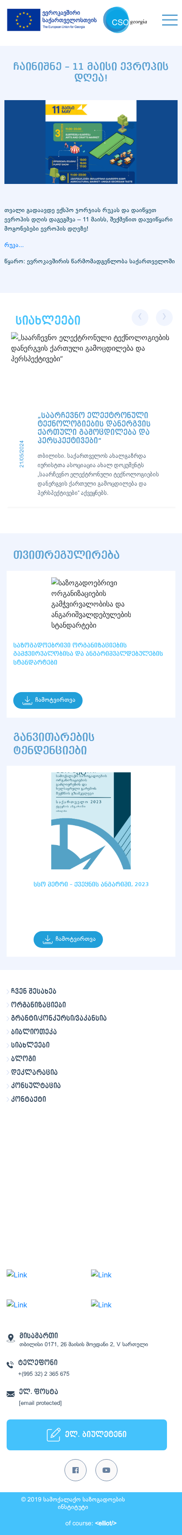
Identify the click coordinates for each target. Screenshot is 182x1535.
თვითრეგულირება (66, 555)
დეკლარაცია (34, 1073)
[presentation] (140, 318)
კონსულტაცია (36, 1086)
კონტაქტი (28, 1100)
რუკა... (15, 245)
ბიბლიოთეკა (34, 1032)
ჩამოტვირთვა (55, 700)
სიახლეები (30, 1045)
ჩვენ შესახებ (34, 991)
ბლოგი (23, 1059)
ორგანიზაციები (38, 1005)
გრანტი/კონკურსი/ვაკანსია (59, 1018)
